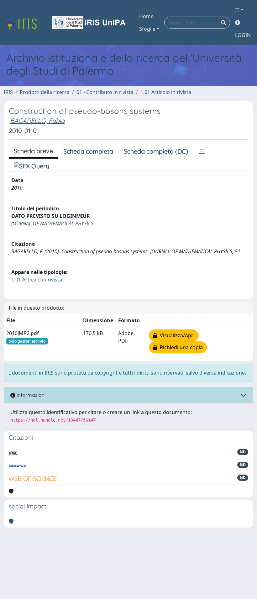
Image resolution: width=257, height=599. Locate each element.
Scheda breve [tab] (33, 151)
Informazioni (30, 395)
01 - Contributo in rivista (105, 92)
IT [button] (237, 10)
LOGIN (243, 35)
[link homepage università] (89, 22)
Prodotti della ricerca (45, 92)
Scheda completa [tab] (88, 151)
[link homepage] (23, 22)
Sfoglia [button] (147, 28)
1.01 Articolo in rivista (165, 92)
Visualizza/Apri (176, 335)
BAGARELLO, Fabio (37, 120)
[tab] (201, 151)
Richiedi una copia (180, 347)
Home (146, 16)
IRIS (8, 92)
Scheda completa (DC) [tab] (156, 151)
